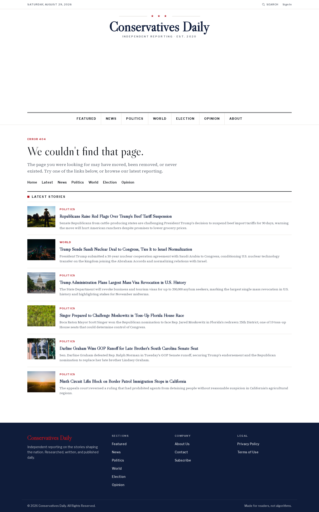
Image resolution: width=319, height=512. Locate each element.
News (111, 118)
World (159, 118)
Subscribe (183, 460)
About (235, 118)
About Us (182, 444)
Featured (86, 118)
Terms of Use (248, 452)
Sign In (287, 4)
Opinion (212, 118)
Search (272, 4)
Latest (47, 182)
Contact (181, 452)
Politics (134, 118)
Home (32, 182)
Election (185, 118)
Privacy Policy (248, 444)
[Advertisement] (159, 73)
